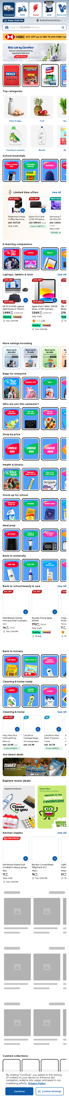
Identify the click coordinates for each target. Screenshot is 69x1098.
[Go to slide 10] (36, 59)
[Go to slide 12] (42, 59)
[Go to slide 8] (32, 59)
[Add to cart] (22, 210)
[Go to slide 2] (18, 59)
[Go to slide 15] (50, 59)
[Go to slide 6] (27, 59)
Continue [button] (19, 1091)
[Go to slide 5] (25, 59)
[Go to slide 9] (34, 59)
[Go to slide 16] (53, 59)
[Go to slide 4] (22, 59)
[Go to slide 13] (46, 59)
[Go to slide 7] (29, 59)
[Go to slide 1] (15, 59)
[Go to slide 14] (48, 59)
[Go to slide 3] (20, 59)
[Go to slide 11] (39, 59)
